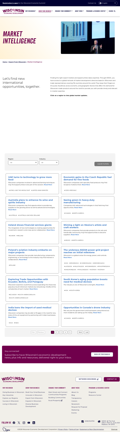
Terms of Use (74, 429)
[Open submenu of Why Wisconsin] (35, 11)
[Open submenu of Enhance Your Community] (71, 11)
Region (10, 159)
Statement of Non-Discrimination (92, 429)
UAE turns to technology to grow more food (30, 178)
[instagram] (24, 423)
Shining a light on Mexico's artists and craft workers (85, 226)
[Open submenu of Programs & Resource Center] (105, 11)
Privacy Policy (63, 429)
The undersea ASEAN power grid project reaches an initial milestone (86, 251)
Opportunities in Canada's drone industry (87, 307)
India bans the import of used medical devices (29, 308)
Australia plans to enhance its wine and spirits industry (30, 201)
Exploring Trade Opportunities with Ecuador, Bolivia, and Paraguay (28, 280)
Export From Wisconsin (17, 62)
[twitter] (19, 423)
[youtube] (29, 423)
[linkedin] (34, 423)
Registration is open (10, 3)
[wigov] (6, 428)
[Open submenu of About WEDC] (83, 11)
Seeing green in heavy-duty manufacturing (79, 201)
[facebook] (14, 423)
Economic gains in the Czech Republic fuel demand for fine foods (88, 178)
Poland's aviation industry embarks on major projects (30, 251)
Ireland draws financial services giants (30, 225)
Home (5, 62)
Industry (42, 159)
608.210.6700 (89, 421)
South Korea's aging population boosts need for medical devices (85, 280)
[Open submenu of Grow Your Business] (51, 11)
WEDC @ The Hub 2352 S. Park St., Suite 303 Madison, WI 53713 (111, 422)
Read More (48, 185)
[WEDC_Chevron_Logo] (13, 9)
